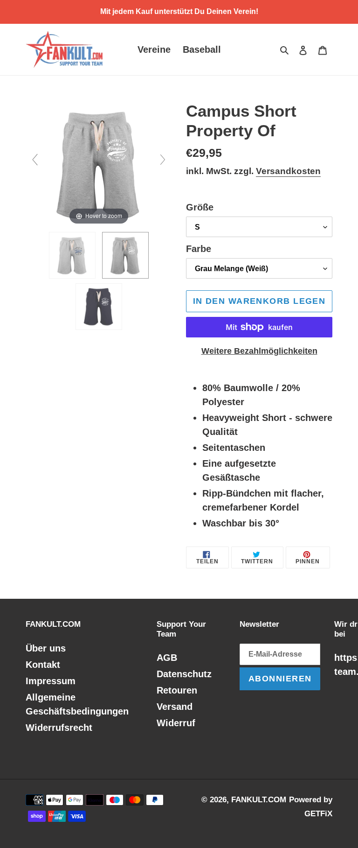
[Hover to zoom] (99, 163)
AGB (167, 657)
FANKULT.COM (258, 799)
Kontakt (43, 664)
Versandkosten (288, 171)
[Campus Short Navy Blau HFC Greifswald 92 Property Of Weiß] (99, 306)
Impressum (51, 681)
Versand (175, 706)
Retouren (177, 690)
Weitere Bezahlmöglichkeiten (259, 351)
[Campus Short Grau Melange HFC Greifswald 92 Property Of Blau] (72, 255)
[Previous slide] (35, 159)
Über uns (46, 648)
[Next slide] (162, 159)
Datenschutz (184, 674)
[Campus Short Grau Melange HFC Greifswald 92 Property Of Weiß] (125, 255)
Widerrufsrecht (59, 727)
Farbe (198, 249)
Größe (199, 207)
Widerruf (176, 723)
